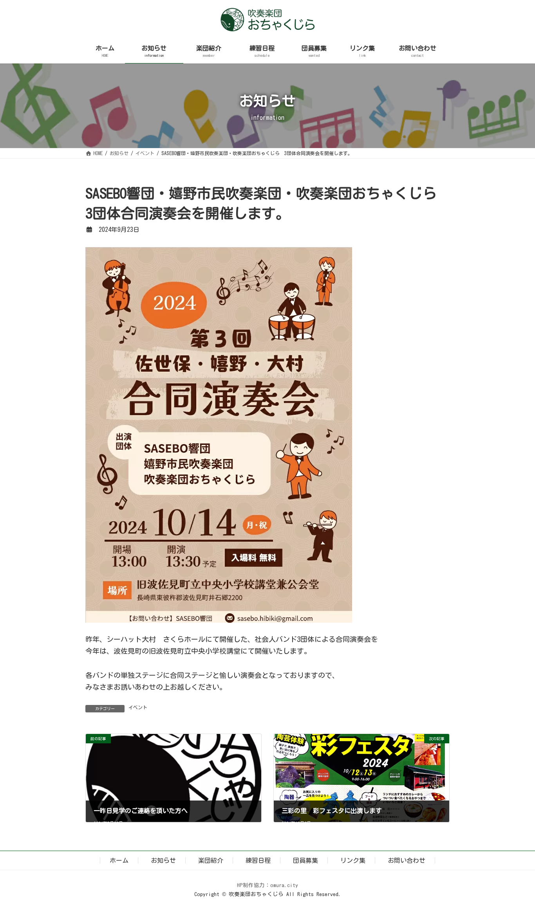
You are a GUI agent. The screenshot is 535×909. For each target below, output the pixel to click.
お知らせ (163, 860)
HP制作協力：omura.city (267, 885)
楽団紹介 (210, 860)
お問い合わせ (406, 860)
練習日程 (258, 860)
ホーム (119, 860)
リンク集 (352, 860)
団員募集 (305, 860)
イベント (137, 707)
